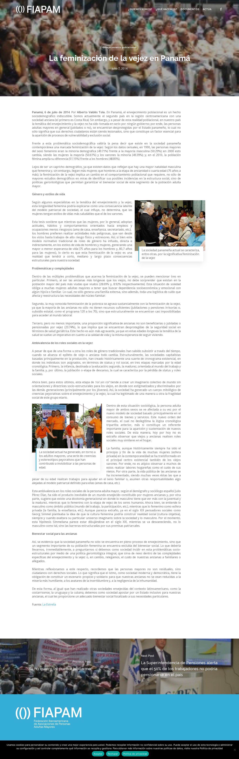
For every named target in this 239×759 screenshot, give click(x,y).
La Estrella (49, 604)
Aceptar (98, 753)
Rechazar (113, 753)
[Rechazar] (234, 749)
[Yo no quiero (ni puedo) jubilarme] (60, 666)
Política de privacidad (135, 753)
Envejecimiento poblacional (119, 47)
